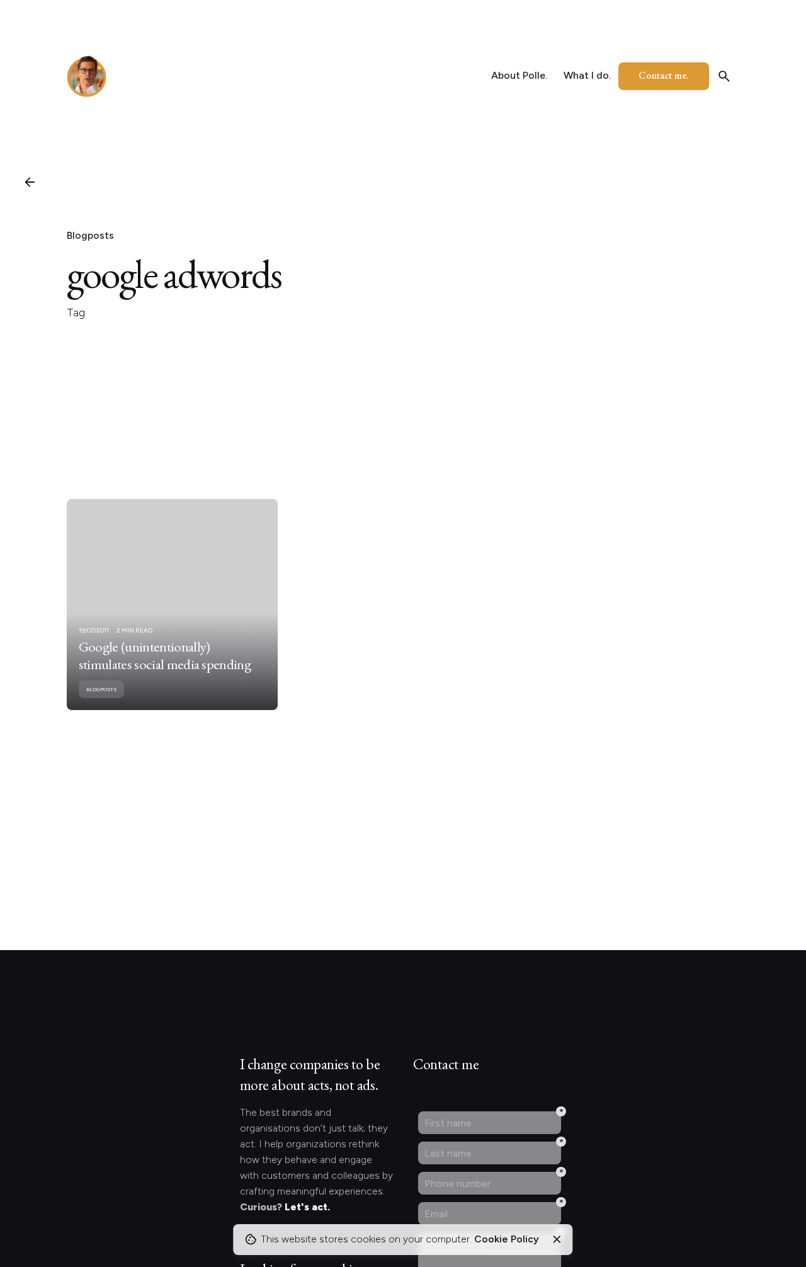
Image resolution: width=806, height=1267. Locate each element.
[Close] (556, 1239)
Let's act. (307, 1207)
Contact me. (664, 75)
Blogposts (90, 235)
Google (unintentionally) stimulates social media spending (165, 655)
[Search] (724, 76)
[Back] (29, 182)
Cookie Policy (506, 1239)
